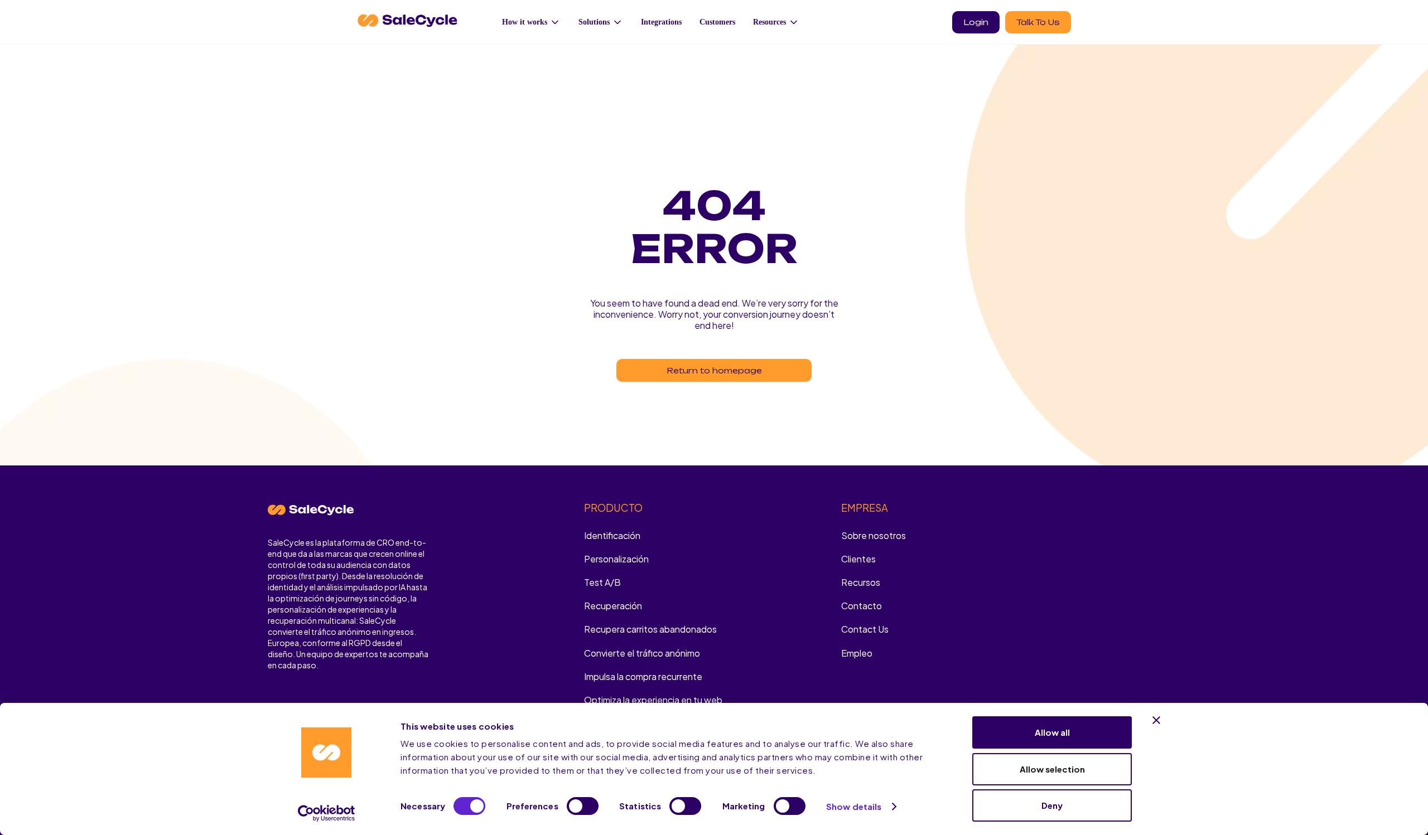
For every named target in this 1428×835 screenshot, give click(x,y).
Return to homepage (714, 370)
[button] (531, 22)
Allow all (1052, 732)
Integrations (661, 22)
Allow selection (1052, 769)
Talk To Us (1038, 22)
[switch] (583, 806)
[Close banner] (1156, 720)
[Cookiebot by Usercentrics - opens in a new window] (326, 813)
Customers (717, 22)
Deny (1052, 805)
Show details (853, 806)
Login (975, 22)
